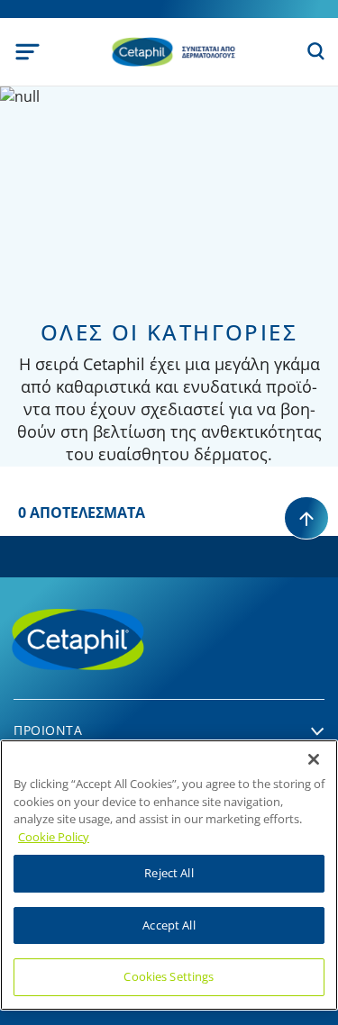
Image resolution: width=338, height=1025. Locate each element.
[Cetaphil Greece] (140, 638)
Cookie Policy (53, 837)
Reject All (168, 873)
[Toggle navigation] (27, 51)
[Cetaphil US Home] (174, 50)
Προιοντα (48, 730)
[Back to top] (306, 518)
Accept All (168, 925)
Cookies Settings (168, 976)
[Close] (313, 759)
